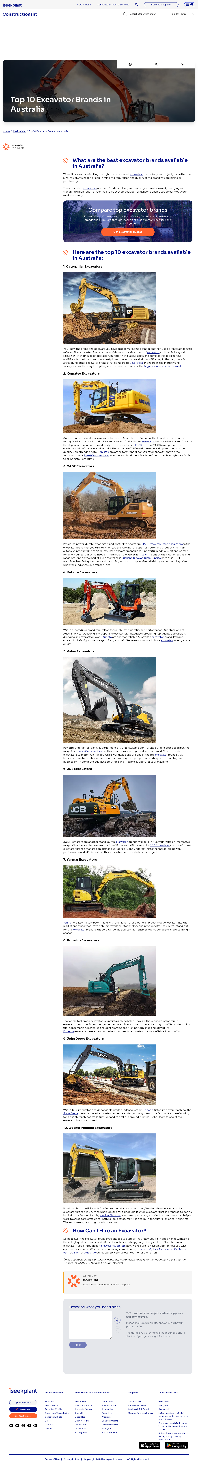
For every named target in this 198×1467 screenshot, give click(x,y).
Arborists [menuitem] (106, 1417)
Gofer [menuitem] (47, 1421)
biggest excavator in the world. (163, 366)
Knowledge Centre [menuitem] (137, 1405)
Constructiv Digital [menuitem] (53, 1417)
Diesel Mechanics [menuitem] (110, 1425)
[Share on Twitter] (156, 64)
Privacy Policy (72, 1459)
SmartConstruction (96, 455)
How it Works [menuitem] (84, 4)
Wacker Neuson (110, 1215)
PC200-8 (140, 445)
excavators (90, 188)
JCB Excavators (160, 845)
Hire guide (163, 1405)
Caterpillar (136, 362)
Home (6, 131)
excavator (136, 174)
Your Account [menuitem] (134, 1401)
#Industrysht (164, 1409)
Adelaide (90, 1252)
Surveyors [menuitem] (106, 1428)
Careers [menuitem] (49, 1425)
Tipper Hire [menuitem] (107, 1413)
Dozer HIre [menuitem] (80, 1417)
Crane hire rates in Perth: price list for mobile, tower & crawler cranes (173, 1426)
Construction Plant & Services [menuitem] (113, 4)
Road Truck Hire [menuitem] (109, 1405)
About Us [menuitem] (49, 1401)
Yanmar (68, 922)
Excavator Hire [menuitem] (82, 1421)
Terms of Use (52, 1459)
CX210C (144, 554)
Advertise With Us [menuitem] (53, 1409)
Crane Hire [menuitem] (80, 1413)
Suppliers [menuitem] (133, 1392)
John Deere (70, 1113)
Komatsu (103, 452)
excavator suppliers (113, 1245)
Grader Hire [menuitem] (80, 1428)
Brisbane (142, 1249)
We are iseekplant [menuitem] (54, 1392)
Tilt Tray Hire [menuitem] (81, 1432)
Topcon (148, 1110)
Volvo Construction (90, 751)
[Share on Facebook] (130, 64)
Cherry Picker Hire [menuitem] (83, 1405)
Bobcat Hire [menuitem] (80, 1401)
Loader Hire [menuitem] (107, 1401)
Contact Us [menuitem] (50, 1428)
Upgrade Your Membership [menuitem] (140, 1413)
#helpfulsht (19, 131)
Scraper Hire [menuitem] (107, 1409)
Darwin (75, 1252)
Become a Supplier (161, 4)
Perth (66, 1252)
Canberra (180, 1249)
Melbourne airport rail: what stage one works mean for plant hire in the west (173, 1416)
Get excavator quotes (127, 232)
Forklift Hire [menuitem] (80, 1425)
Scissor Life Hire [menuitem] (109, 1432)
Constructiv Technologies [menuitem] (57, 1413)
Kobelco (68, 1031)
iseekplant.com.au (112, 1459)
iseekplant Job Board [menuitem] (138, 1409)
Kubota (107, 637)
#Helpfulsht (164, 1401)
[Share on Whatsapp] (182, 64)
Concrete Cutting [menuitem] (110, 1421)
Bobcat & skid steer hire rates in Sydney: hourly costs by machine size (174, 1436)
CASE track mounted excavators (162, 544)
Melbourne (166, 1249)
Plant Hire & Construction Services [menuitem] (92, 1392)
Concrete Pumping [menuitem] (84, 1409)
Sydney (153, 1249)
